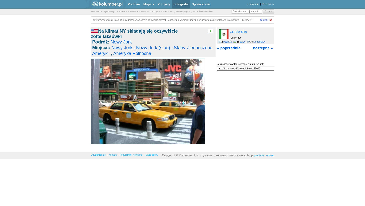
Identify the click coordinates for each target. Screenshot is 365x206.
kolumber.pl (104, 4)
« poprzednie (228, 48)
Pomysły (164, 4)
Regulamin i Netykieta (131, 155)
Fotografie (181, 4)
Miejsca (148, 4)
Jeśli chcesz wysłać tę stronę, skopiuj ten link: (240, 64)
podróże (227, 41)
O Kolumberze (98, 155)
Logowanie (253, 4)
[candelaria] (224, 38)
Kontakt (113, 155)
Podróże (134, 4)
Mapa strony (151, 155)
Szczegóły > (247, 20)
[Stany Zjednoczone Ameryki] (94, 31)
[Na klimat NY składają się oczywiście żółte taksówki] (148, 143)
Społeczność (201, 4)
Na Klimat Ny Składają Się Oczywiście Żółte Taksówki (188, 11)
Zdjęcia (157, 11)
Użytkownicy (108, 11)
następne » (263, 48)
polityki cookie (264, 155)
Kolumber (95, 11)
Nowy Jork (146, 11)
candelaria (238, 31)
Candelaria (122, 11)
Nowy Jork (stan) (153, 47)
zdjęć (242, 41)
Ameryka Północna (132, 53)
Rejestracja (268, 4)
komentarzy (259, 41)
